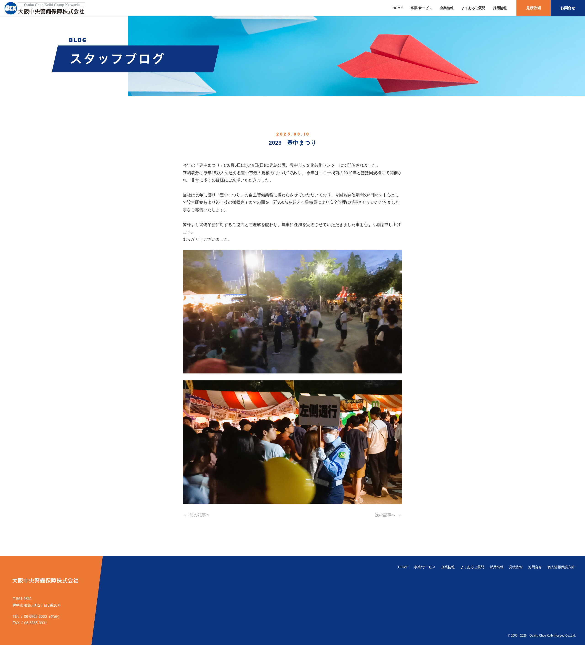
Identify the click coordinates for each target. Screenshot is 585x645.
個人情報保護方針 (561, 567)
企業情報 (447, 8)
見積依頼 (533, 8)
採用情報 (500, 8)
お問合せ (568, 8)
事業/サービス (421, 8)
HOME (397, 8)
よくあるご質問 (473, 8)
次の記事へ (385, 515)
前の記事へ (199, 515)
